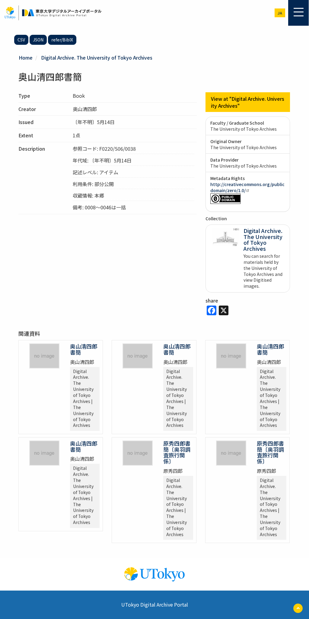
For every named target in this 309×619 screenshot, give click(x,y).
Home (26, 57)
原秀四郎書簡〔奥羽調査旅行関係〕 (176, 452)
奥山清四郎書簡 (83, 349)
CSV (21, 40)
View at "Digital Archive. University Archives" (247, 102)
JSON (38, 40)
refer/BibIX (62, 40)
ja (280, 13)
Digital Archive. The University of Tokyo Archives (96, 57)
